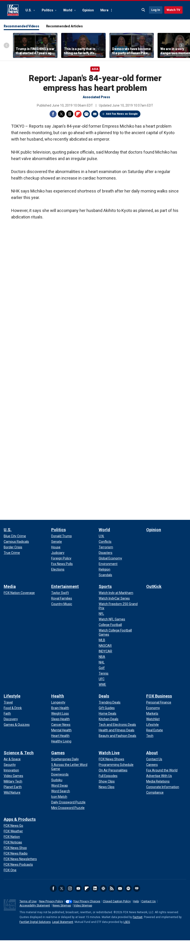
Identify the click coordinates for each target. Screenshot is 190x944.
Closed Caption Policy (117, 901)
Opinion (88, 10)
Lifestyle (12, 696)
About (152, 752)
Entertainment (65, 586)
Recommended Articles (64, 26)
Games (58, 752)
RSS (111, 888)
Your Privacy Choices (86, 901)
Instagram (69, 888)
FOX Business (159, 696)
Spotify (128, 888)
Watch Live (109, 752)
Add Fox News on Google (122, 113)
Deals (104, 696)
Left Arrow (6, 45)
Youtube (78, 888)
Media (10, 586)
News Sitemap (62, 905)
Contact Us (148, 901)
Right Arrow (181, 45)
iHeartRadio (136, 888)
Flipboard (78, 114)
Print (86, 114)
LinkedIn (95, 888)
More (104, 10)
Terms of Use (28, 901)
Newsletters (120, 888)
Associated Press (96, 97)
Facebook (53, 114)
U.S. (28, 10)
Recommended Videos (21, 26)
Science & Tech (19, 752)
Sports (105, 586)
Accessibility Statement (34, 905)
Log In (155, 10)
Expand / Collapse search (143, 10)
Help (136, 901)
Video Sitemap (82, 905)
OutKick (154, 586)
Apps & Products (20, 819)
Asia (95, 69)
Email (94, 114)
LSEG (127, 922)
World (68, 10)
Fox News (13, 10)
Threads (69, 114)
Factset (137, 917)
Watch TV (173, 10)
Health (57, 696)
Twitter (61, 114)
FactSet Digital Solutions (35, 922)
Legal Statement (62, 922)
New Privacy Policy (51, 901)
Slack (103, 888)
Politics (48, 10)
